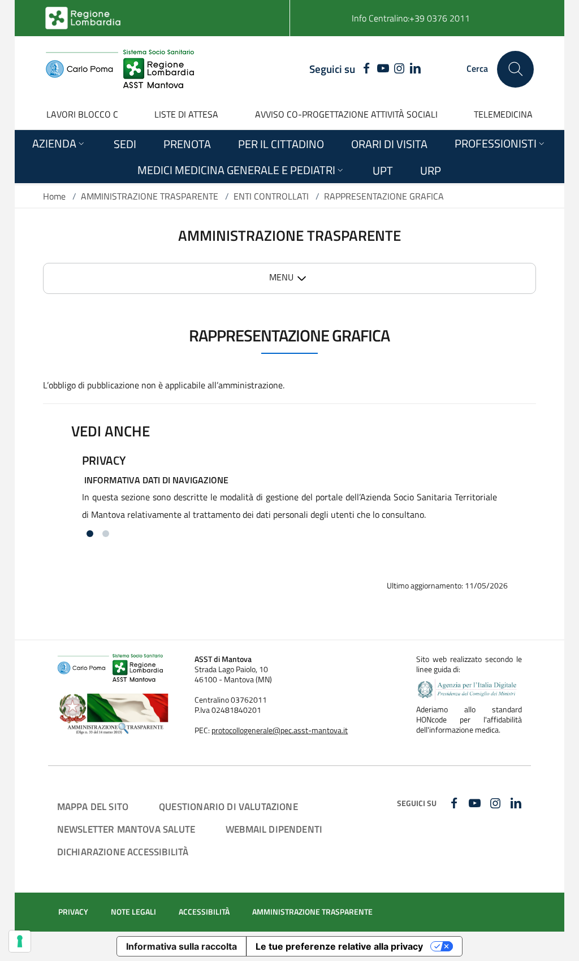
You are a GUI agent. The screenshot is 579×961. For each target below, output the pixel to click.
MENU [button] (281, 277)
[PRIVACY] (289, 492)
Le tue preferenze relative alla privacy (339, 946)
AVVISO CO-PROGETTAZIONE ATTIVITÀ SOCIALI (346, 114)
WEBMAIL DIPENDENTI (274, 829)
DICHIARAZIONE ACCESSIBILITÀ (123, 851)
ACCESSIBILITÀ (204, 912)
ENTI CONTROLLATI (271, 196)
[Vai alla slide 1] (90, 533)
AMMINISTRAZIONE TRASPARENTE (149, 196)
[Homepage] (119, 69)
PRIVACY (73, 912)
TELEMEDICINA (503, 114)
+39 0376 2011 (439, 18)
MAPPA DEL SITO (92, 806)
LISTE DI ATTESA (186, 114)
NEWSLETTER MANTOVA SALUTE (126, 829)
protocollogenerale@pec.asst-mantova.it (279, 730)
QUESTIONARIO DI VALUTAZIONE (228, 806)
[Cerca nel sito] (515, 69)
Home (54, 196)
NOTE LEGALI (133, 912)
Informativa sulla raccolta (181, 946)
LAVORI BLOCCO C (82, 114)
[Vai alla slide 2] (105, 533)
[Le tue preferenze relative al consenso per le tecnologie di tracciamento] (20, 941)
